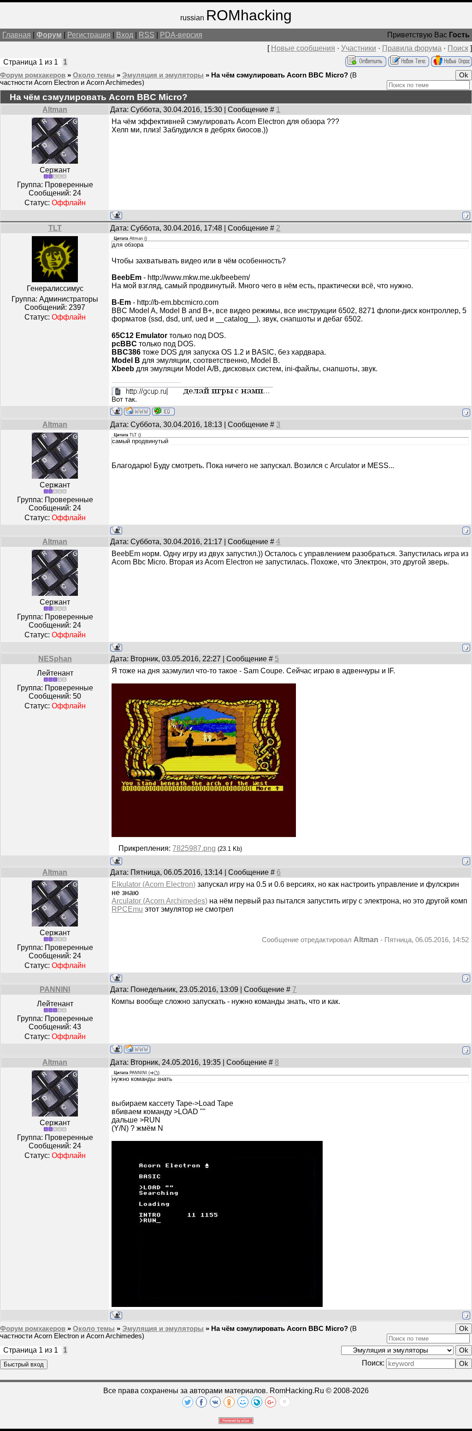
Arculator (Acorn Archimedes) (159, 901)
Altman (54, 109)
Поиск (458, 48)
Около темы (94, 75)
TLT (55, 228)
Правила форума (412, 48)
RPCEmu (127, 909)
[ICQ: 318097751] (163, 411)
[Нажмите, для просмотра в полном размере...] (204, 834)
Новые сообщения (303, 48)
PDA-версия (181, 35)
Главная (16, 35)
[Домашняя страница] (137, 411)
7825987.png (194, 848)
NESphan (55, 659)
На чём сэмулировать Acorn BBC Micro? (279, 75)
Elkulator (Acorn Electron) (153, 884)
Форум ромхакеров (32, 75)
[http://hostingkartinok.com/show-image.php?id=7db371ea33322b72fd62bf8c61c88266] (217, 1304)
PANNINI (55, 989)
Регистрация (89, 35)
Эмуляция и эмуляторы (163, 75)
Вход (124, 35)
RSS (146, 35)
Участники (358, 48)
